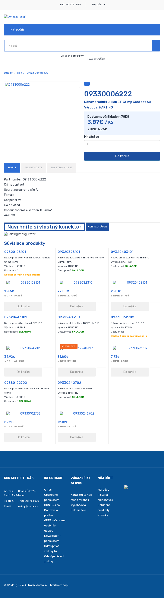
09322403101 (69, 317)
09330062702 (122, 317)
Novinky (103, 515)
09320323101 (69, 252)
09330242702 (69, 383)
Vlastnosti (33, 167)
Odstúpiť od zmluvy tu (52, 548)
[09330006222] (42, 85)
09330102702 (15, 383)
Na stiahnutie (61, 167)
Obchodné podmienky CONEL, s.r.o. (52, 500)
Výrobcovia (78, 505)
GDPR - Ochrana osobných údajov (55, 525)
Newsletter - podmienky (52, 538)
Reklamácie (78, 510)
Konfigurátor (97, 226)
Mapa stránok (80, 499)
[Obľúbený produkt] (87, 84)
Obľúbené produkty (104, 507)
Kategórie (17, 29)
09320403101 (122, 252)
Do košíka (122, 156)
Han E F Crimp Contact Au (32, 72)
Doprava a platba (51, 513)
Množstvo (91, 137)
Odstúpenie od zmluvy (54, 559)
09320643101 (15, 317)
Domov (8, 72)
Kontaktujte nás (81, 494)
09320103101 (15, 252)
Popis (12, 167)
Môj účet (103, 489)
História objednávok (105, 497)
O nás (48, 489)
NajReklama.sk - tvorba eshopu (48, 585)
